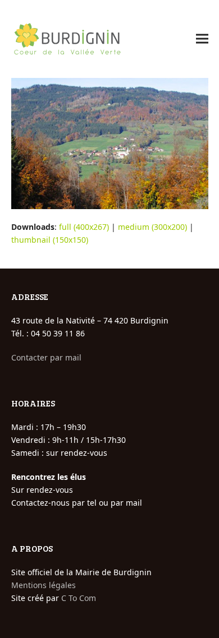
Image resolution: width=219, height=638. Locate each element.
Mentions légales (43, 585)
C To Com (78, 598)
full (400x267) (84, 226)
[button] (202, 39)
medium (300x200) (152, 226)
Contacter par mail (46, 357)
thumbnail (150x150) (49, 239)
